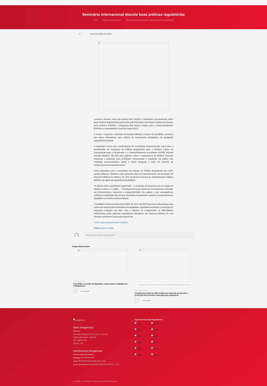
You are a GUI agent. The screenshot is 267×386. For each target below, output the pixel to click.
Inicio (95, 20)
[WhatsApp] (169, 381)
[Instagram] (183, 381)
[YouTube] (178, 381)
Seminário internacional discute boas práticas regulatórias (150, 20)
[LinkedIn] (180, 381)
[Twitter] (175, 381)
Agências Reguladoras (112, 20)
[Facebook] (172, 381)
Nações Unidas (107, 228)
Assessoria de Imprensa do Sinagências (100, 235)
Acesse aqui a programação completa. (111, 222)
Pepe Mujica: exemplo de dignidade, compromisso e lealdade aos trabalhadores (100, 285)
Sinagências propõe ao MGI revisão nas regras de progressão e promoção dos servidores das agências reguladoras (161, 294)
